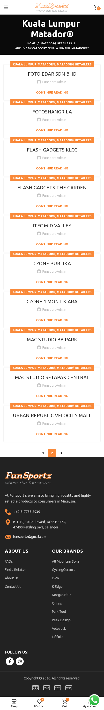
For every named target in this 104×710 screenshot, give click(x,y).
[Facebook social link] (10, 661)
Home (31, 43)
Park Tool (59, 612)
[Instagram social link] (20, 661)
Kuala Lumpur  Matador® (34, 64)
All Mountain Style (66, 561)
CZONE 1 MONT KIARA (52, 301)
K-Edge (57, 587)
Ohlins (57, 603)
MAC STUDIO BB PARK (52, 339)
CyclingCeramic (63, 570)
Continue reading (52, 92)
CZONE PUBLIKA (52, 263)
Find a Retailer (15, 570)
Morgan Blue (61, 595)
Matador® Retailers (56, 43)
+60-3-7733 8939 (27, 512)
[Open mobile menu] (6, 7)
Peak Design (61, 620)
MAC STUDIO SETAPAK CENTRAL (52, 377)
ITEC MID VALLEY (52, 225)
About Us (12, 578)
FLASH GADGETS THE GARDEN (52, 187)
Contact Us (13, 587)
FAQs (9, 561)
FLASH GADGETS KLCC (52, 149)
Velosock (59, 628)
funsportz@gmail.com (29, 537)
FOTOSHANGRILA (52, 111)
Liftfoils (57, 637)
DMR (55, 578)
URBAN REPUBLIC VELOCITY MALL (52, 415)
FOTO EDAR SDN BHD (52, 74)
